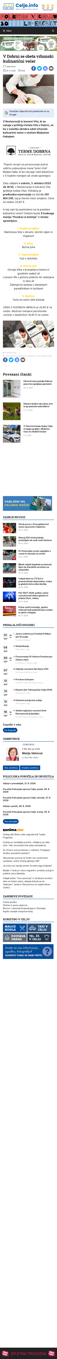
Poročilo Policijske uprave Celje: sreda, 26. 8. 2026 (26, 813)
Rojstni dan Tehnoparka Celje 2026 (33, 689)
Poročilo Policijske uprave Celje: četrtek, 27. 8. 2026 (27, 799)
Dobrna (13, 356)
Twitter (39, 68)
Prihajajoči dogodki (19, 625)
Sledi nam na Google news (45, 68)
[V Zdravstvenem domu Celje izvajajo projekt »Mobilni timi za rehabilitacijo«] (11, 441)
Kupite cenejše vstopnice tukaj (18, 911)
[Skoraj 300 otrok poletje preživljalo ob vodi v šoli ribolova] (9, 541)
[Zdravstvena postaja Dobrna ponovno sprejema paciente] (11, 396)
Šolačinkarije (22, 646)
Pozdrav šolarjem (24, 679)
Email (51, 68)
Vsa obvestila (10, 821)
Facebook (33, 68)
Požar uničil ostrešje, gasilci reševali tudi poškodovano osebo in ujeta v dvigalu (35, 610)
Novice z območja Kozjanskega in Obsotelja (24, 908)
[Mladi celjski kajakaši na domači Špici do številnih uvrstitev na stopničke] (9, 568)
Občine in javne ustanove (15, 905)
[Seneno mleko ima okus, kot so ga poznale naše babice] (11, 419)
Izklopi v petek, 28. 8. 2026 (17, 806)
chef (8, 356)
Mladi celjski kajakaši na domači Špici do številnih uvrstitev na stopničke (35, 567)
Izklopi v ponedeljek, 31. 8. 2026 (19, 783)
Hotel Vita (22, 356)
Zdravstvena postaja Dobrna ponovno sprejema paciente (37, 382)
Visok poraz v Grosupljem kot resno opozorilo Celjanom (33, 525)
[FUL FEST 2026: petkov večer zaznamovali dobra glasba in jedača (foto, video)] (9, 597)
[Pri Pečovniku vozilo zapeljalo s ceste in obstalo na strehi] (9, 555)
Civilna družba (10, 902)
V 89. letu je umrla (31, 749)
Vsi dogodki (10, 730)
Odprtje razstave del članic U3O (31, 669)
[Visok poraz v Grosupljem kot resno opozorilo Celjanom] (9, 528)
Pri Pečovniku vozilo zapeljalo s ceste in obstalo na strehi (34, 552)
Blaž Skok (11, 66)
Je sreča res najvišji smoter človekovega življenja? (27, 865)
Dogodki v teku (12, 724)
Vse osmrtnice (11, 768)
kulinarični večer (33, 356)
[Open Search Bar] (53, 31)
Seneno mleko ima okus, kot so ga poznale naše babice (38, 405)
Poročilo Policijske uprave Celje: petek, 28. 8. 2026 (26, 790)
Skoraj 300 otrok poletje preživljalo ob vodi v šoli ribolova (35, 538)
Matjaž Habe (46, 356)
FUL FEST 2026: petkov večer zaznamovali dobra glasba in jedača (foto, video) (33, 595)
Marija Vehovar (32, 753)
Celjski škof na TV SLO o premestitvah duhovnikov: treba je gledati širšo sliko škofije (35, 581)
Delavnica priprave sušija (28, 700)
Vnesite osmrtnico (30, 768)
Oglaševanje (11, 353)
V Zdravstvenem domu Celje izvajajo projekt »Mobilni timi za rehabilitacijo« (37, 429)
